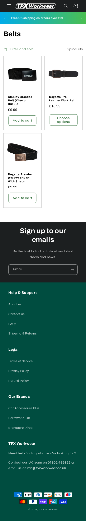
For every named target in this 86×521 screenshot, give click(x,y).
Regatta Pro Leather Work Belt (62, 98)
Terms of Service (20, 361)
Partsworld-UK (19, 418)
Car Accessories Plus (23, 408)
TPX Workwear (48, 510)
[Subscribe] (72, 269)
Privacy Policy (18, 371)
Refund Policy (18, 380)
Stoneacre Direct (21, 427)
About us (15, 304)
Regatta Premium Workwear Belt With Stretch (21, 178)
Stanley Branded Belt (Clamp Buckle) (20, 100)
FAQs (12, 324)
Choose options (63, 120)
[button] (9, 6)
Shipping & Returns (22, 333)
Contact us (16, 314)
